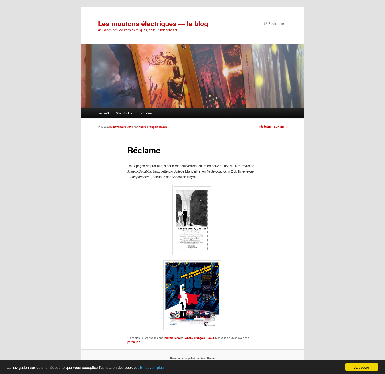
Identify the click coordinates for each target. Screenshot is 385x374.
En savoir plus (152, 367)
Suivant (280, 127)
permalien (133, 342)
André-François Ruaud (152, 127)
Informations (172, 338)
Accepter (361, 367)
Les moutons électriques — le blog (153, 23)
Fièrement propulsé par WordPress (192, 358)
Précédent (262, 127)
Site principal (124, 113)
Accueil (104, 113)
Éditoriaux (145, 113)
